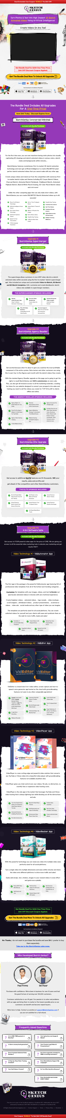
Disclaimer (59, 1108)
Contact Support (32, 1108)
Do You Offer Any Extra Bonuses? (50, 1069)
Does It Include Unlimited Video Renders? (17, 1053)
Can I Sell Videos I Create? (16, 1069)
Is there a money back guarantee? (18, 1044)
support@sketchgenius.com (47, 1010)
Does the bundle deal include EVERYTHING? (49, 1078)
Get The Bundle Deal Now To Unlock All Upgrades (31, 77)
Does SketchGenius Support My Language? (50, 1061)
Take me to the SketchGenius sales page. (33, 946)
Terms (41, 1108)
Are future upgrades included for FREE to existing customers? (50, 1053)
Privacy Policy (50, 1108)
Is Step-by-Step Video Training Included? (17, 1061)
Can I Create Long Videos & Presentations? (48, 1045)
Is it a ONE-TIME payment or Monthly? (16, 1037)
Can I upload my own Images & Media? (49, 1037)
